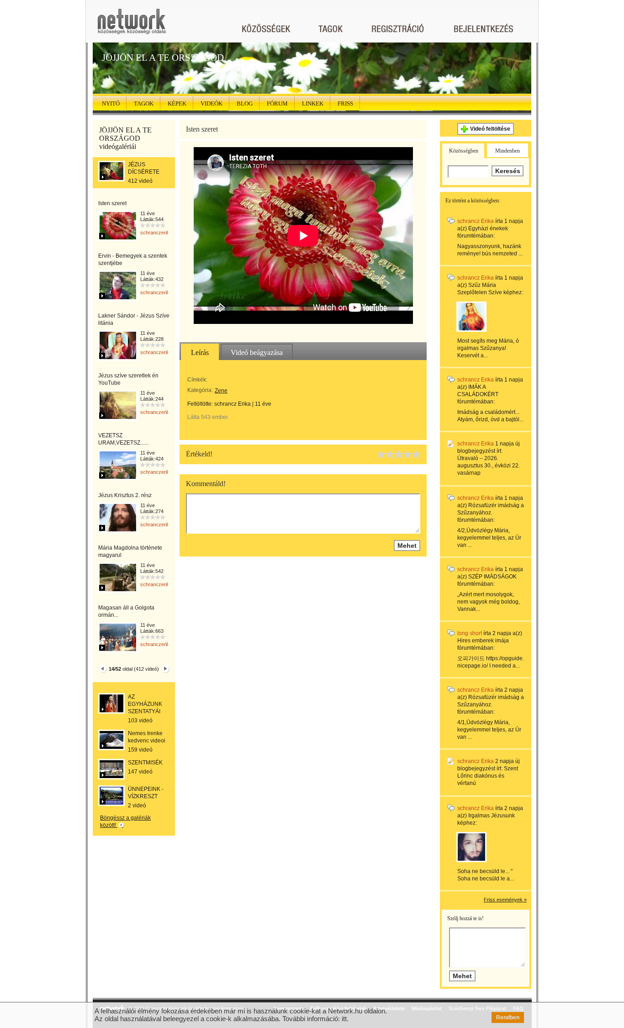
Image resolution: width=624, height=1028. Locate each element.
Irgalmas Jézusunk (491, 815)
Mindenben (507, 151)
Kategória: (200, 390)
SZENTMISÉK (145, 762)
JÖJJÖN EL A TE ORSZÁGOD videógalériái (125, 138)
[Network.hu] (131, 26)
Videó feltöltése (490, 129)
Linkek (312, 103)
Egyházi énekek (488, 228)
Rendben (507, 1017)
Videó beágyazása (257, 352)
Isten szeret (112, 203)
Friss (345, 103)
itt (344, 1019)
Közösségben (463, 151)
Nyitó (111, 103)
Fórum (277, 103)
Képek (177, 103)
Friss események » (505, 899)
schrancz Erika (232, 404)
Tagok (143, 103)
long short (469, 633)
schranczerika (156, 232)
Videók (211, 103)
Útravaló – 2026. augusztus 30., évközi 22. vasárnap (488, 465)
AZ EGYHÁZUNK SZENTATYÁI (145, 704)
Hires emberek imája (483, 640)
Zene (221, 390)
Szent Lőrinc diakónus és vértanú (487, 775)
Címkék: (197, 379)
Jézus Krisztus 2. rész (125, 495)
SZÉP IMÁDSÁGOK (492, 576)
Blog (245, 103)
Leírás (200, 352)
